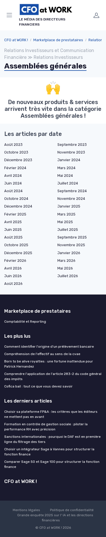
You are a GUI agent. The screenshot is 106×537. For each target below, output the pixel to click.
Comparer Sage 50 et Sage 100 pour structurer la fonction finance (51, 464)
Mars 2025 (66, 214)
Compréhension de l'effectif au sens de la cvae (42, 354)
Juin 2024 (13, 183)
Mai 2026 (65, 268)
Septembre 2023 (72, 144)
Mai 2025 (65, 222)
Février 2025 (15, 214)
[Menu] (10, 15)
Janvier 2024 (68, 160)
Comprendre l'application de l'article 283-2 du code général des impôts (52, 376)
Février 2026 (15, 260)
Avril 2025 (13, 222)
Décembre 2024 (18, 206)
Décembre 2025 (18, 253)
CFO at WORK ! (16, 40)
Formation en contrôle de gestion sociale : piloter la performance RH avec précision (46, 426)
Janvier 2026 (68, 253)
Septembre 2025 (72, 237)
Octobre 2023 (16, 152)
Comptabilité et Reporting (25, 322)
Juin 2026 (13, 276)
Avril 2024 (13, 175)
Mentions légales (26, 510)
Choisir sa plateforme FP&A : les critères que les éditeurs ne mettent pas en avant (51, 414)
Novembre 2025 (71, 245)
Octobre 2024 (16, 198)
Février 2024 (15, 168)
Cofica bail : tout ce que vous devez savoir (38, 386)
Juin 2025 (13, 229)
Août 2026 (13, 283)
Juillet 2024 (67, 183)
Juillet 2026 (67, 276)
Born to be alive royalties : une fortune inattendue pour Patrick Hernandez (48, 363)
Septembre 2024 (72, 191)
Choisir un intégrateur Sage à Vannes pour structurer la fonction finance (49, 451)
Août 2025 (13, 237)
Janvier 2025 (68, 206)
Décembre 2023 (18, 160)
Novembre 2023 (71, 152)
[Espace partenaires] (96, 15)
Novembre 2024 (71, 198)
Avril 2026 (13, 268)
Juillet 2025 (67, 229)
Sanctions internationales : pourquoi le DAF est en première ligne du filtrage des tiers (52, 439)
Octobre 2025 (16, 245)
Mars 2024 (66, 168)
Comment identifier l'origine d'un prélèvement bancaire (49, 347)
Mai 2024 (65, 175)
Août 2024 (13, 191)
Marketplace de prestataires (58, 40)
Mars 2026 (66, 260)
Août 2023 (13, 144)
